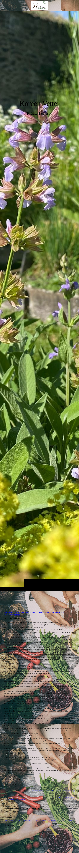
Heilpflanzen (18, 820)
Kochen (52, 790)
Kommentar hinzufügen (68, 790)
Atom (71, 828)
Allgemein (35, 790)
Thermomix (43, 820)
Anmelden (10, 829)
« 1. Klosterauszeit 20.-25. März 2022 (14, 799)
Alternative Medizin (43, 790)
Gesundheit (58, 790)
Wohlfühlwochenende (53, 820)
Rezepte (70, 820)
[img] (39, 301)
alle (6, 820)
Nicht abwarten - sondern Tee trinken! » (64, 797)
